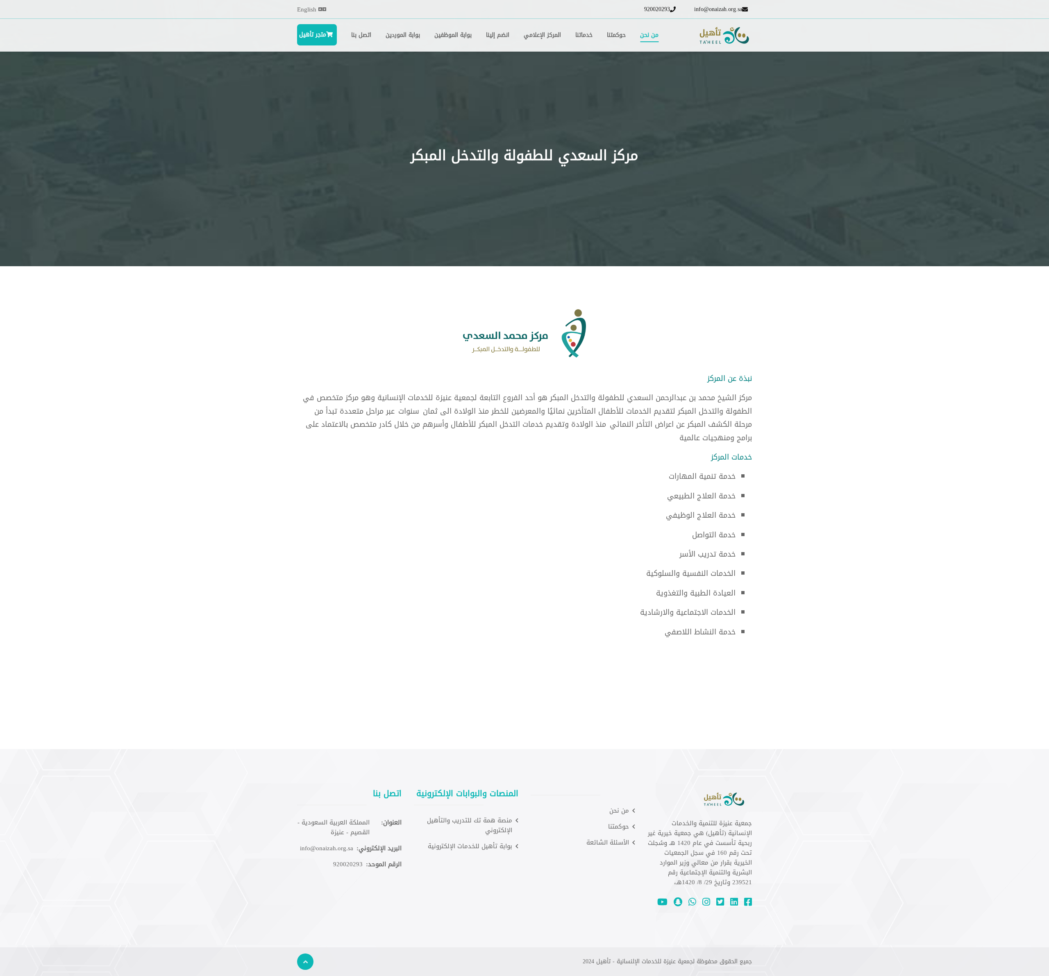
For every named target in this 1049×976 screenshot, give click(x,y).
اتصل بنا (361, 35)
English (307, 9)
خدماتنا (584, 35)
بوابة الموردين (403, 35)
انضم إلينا (497, 35)
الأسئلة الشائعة (607, 842)
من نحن (649, 35)
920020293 (657, 9)
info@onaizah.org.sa (718, 9)
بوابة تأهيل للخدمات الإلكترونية (470, 846)
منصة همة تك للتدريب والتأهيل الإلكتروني (469, 825)
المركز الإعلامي (542, 35)
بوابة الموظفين (453, 35)
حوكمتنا (616, 35)
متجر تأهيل (311, 34)
